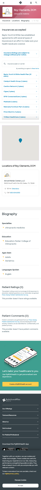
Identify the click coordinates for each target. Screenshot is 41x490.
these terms (35, 68)
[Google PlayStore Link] (22, 450)
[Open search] (36, 2)
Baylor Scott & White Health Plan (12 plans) (17, 75)
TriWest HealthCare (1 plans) (14, 117)
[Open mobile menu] (3, 2)
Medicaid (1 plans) (10, 102)
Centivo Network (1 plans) (14, 86)
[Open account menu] (31, 2)
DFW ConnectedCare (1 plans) (15, 96)
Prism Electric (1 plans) (12, 112)
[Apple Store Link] (8, 450)
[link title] (20, 2)
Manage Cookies (20, 480)
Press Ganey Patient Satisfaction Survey (15, 295)
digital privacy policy (12, 474)
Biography (25, 21)
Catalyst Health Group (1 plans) (15, 81)
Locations (16, 21)
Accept (20, 485)
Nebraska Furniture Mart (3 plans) (16, 107)
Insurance (6, 21)
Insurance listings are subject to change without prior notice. (16, 54)
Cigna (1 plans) (9, 91)
